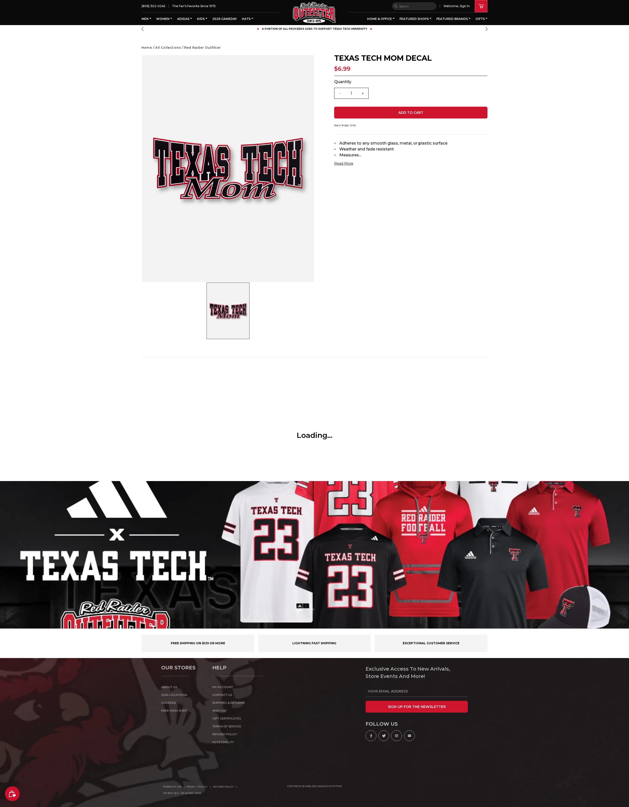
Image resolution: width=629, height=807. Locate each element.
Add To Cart (410, 112)
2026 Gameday (224, 19)
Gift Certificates (226, 718)
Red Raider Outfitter (202, 47)
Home (147, 47)
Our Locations (174, 695)
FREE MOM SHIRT (174, 710)
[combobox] (414, 6)
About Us (169, 687)
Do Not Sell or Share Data (182, 793)
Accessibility (223, 742)
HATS (246, 19)
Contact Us (222, 695)
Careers (168, 702)
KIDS (201, 19)
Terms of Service (226, 726)
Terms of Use (172, 786)
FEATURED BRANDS (452, 19)
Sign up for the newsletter (417, 706)
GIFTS (480, 19)
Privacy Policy (197, 786)
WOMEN (163, 19)
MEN (145, 19)
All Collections (168, 47)
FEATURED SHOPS (414, 19)
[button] (142, 29)
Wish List (219, 710)
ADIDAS (183, 19)
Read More (343, 163)
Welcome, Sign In (456, 6)
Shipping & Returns (228, 702)
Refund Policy (223, 786)
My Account (222, 687)
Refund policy (224, 734)
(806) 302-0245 (153, 6)
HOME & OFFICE (380, 19)
